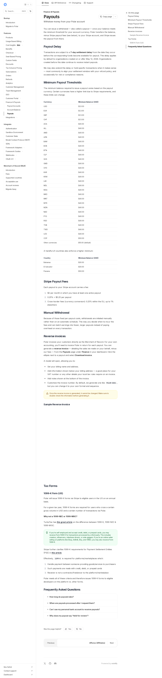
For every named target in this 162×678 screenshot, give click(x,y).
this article (57, 553)
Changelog (76, 3)
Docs (47, 3)
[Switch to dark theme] (31, 4)
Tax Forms (132, 39)
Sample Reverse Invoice (139, 35)
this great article (64, 522)
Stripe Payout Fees (135, 24)
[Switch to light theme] (28, 4)
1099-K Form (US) (137, 43)
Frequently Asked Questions (139, 47)
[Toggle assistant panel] (30, 11)
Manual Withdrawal (136, 28)
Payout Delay (133, 16)
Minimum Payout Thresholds (140, 20)
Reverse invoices (135, 31)
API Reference (60, 3)
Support (90, 3)
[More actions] (115, 17)
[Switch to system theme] (25, 4)
